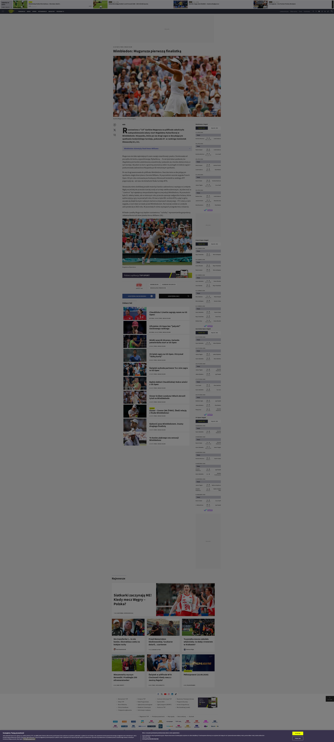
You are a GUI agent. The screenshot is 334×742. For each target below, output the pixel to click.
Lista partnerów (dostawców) (150, 739)
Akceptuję (297, 733)
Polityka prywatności (29, 739)
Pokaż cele (298, 738)
